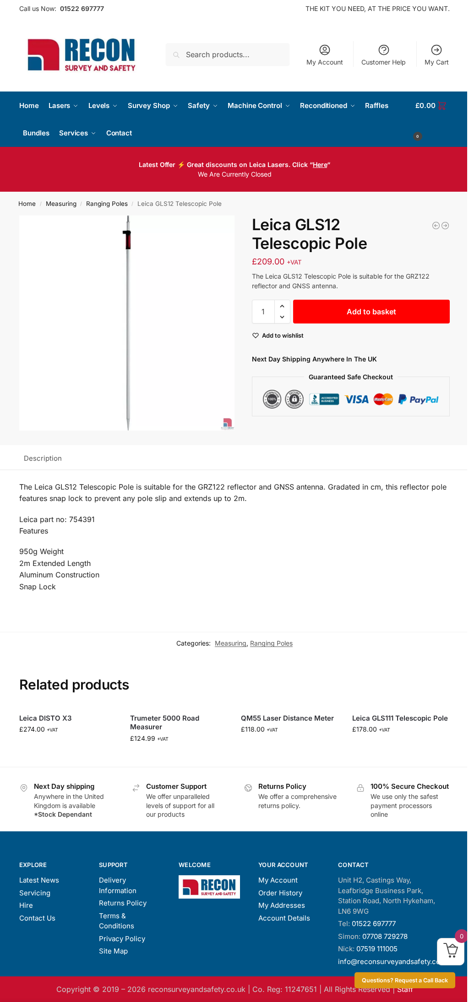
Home (27, 203)
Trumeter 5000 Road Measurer (164, 723)
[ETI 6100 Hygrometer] (445, 225)
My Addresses (281, 905)
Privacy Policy (122, 938)
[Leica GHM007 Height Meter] (436, 225)
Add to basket (371, 311)
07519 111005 (377, 948)
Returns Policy (123, 903)
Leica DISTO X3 (45, 718)
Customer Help (383, 62)
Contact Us (37, 918)
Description (43, 458)
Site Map (113, 951)
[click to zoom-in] (126, 323)
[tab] (42, 458)
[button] (432, 119)
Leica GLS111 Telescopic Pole (400, 718)
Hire (26, 905)
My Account (324, 62)
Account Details (284, 918)
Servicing (34, 893)
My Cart (437, 62)
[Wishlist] (102, 720)
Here (320, 164)
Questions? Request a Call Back (405, 980)
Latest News (39, 880)
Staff (405, 989)
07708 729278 (385, 936)
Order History (280, 893)
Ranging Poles (107, 203)
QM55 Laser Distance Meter (287, 718)
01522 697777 (82, 8)
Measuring (61, 203)
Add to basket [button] (68, 748)
